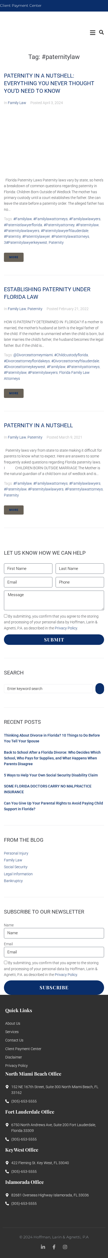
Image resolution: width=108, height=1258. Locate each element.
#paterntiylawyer (36, 236)
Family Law (17, 103)
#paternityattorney (59, 225)
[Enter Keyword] (101, 32)
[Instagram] (65, 1247)
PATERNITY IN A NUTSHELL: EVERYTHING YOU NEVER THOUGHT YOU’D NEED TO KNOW (49, 83)
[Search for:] (48, 688)
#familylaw (22, 219)
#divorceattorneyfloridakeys (27, 361)
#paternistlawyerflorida (23, 225)
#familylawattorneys (50, 219)
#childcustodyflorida (71, 355)
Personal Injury (16, 853)
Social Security (16, 867)
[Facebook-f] (54, 1247)
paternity (56, 242)
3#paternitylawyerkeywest (25, 242)
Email (8, 944)
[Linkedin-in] (43, 1247)
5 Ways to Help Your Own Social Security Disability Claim (51, 775)
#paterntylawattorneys (70, 236)
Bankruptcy (13, 881)
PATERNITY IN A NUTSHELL (38, 425)
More (13, 257)
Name (9, 925)
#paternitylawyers (43, 372)
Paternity (35, 309)
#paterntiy (12, 236)
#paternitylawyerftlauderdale (64, 231)
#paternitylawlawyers (21, 231)
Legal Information (18, 874)
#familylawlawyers (84, 219)
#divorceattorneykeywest (24, 367)
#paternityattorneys (83, 367)
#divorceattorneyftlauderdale (75, 361)
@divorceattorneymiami (33, 355)
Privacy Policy (66, 628)
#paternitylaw (87, 225)
